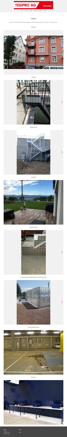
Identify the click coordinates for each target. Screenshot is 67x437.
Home (22, 10)
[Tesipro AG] (33, 5)
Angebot (30, 10)
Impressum (61, 431)
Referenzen (36, 10)
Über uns (26, 10)
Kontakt (44, 10)
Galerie (40, 10)
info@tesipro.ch (21, 433)
